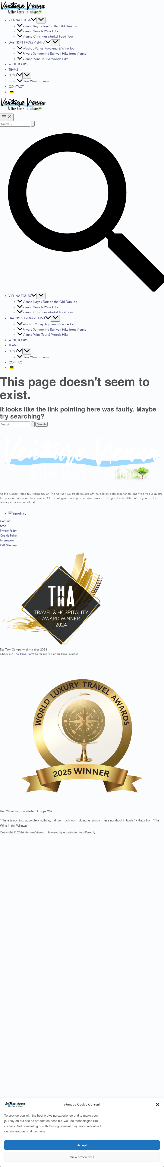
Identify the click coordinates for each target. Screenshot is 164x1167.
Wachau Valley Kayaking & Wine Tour (49, 48)
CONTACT (16, 87)
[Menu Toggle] (41, 20)
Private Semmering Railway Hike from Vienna (54, 53)
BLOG (13, 75)
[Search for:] (17, 124)
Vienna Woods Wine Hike (41, 31)
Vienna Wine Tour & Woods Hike (45, 59)
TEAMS (13, 69)
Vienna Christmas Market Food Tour (48, 36)
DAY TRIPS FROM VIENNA (27, 42)
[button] (157, 1105)
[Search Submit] (33, 124)
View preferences (82, 1157)
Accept (82, 1145)
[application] (34, 20)
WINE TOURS (18, 64)
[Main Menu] (7, 117)
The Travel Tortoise (26, 653)
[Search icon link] (82, 290)
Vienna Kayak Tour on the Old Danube (50, 26)
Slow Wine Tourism (36, 81)
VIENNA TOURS (20, 20)
